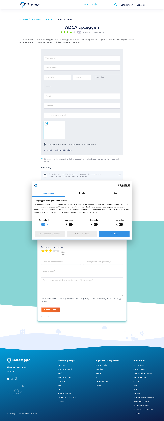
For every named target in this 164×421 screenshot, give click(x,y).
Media (98, 373)
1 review (85, 32)
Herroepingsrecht (141, 405)
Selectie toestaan (82, 234)
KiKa (59, 389)
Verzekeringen (102, 381)
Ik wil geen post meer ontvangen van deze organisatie (71, 144)
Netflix (60, 373)
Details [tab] (82, 193)
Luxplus (61, 365)
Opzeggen (24, 19)
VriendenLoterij (64, 377)
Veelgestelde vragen (142, 373)
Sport (97, 377)
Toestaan (114, 234)
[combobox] (99, 4)
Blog (135, 389)
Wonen (98, 385)
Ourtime (61, 381)
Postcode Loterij (65, 369)
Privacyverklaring (141, 401)
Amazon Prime (64, 393)
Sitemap (137, 414)
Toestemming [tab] (48, 193)
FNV (59, 385)
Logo (135, 385)
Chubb (61, 401)
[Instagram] (16, 379)
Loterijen (99, 369)
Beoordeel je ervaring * (52, 247)
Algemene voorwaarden (144, 397)
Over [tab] (115, 193)
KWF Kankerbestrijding (68, 397)
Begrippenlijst (139, 377)
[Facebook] (8, 379)
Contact (140, 5)
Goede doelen (49, 19)
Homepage (138, 365)
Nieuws (136, 393)
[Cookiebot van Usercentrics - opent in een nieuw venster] (120, 185)
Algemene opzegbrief (17, 367)
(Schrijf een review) (96, 32)
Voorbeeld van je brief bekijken (58, 150)
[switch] (69, 224)
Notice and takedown (143, 409)
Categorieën (127, 5)
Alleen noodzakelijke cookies (49, 234)
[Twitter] (12, 379)
